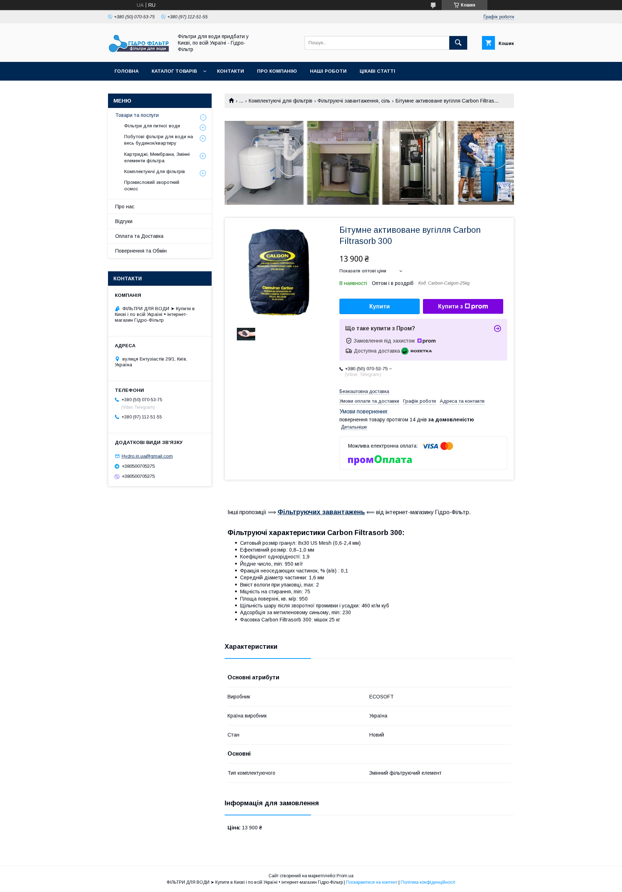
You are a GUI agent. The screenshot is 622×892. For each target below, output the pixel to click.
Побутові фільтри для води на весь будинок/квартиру (158, 140)
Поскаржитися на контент (371, 882)
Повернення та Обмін (141, 251)
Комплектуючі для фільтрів (280, 101)
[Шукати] (458, 43)
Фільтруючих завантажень (321, 512)
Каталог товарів (174, 71)
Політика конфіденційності (428, 882)
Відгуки (123, 221)
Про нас (124, 206)
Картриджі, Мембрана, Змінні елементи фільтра (157, 157)
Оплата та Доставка (139, 236)
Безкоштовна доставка (364, 391)
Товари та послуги (137, 115)
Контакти (230, 71)
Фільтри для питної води (152, 125)
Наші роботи (328, 71)
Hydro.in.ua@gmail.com (147, 456)
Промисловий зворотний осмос (151, 185)
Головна (126, 71)
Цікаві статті (377, 71)
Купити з (450, 306)
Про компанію (277, 71)
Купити (379, 306)
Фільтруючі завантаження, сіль (353, 101)
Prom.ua (345, 875)
